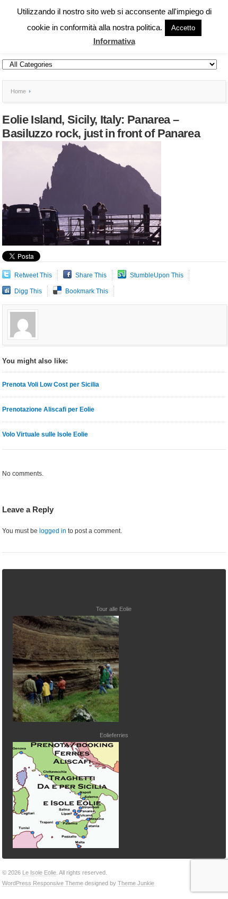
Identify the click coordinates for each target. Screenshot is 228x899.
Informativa (114, 41)
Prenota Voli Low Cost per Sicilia (50, 384)
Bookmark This (86, 291)
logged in (52, 531)
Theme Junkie (136, 883)
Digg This (28, 291)
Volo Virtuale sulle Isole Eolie (45, 434)
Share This (91, 275)
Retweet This (33, 275)
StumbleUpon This (156, 275)
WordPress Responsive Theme (42, 883)
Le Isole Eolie (39, 872)
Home (18, 91)
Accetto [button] (183, 28)
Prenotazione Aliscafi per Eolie (48, 409)
